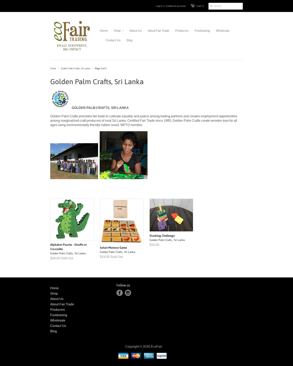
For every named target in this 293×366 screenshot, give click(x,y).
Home (54, 288)
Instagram (128, 293)
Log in (159, 6)
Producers (57, 309)
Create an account (176, 6)
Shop (54, 293)
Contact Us (58, 326)
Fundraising (58, 315)
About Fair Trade (62, 304)
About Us (56, 299)
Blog (53, 331)
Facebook (119, 293)
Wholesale (57, 320)
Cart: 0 (200, 6)
